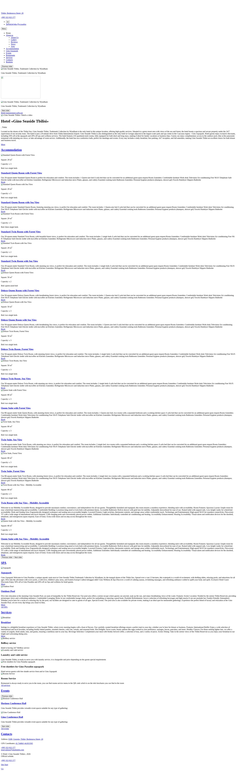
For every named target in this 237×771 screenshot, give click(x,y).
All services (5, 685)
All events (5, 729)
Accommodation (12, 49)
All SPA (4, 607)
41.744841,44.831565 (24, 743)
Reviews (14, 42)
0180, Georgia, (25, 739)
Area (13, 46)
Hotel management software (12, 113)
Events (8, 53)
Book (3, 182)
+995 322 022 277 (8, 748)
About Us (15, 37)
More (3, 144)
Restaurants (10, 55)
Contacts (9, 60)
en (8, 22)
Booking (9, 62)
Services (9, 57)
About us (9, 35)
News (13, 44)
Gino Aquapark (12, 51)
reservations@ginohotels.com (12, 750)
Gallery (14, 40)
